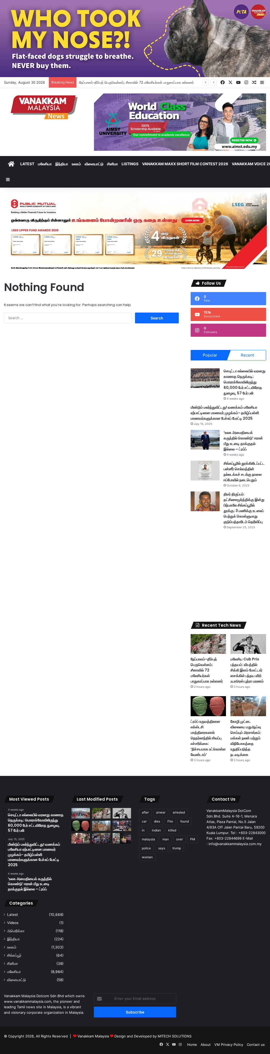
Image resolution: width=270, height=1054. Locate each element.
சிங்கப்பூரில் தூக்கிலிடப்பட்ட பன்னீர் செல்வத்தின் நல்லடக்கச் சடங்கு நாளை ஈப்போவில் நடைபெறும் (244, 472)
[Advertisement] (228, 576)
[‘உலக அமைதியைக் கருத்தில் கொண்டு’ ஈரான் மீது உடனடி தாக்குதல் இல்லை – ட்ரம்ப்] (205, 440)
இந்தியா (61, 164)
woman (147, 857)
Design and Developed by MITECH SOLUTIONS (152, 1036)
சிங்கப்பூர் (14, 955)
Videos (12, 923)
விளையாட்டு (94, 164)
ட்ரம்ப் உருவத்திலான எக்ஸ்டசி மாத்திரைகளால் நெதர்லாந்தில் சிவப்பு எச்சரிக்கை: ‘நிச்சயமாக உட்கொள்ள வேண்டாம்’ (208, 738)
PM (192, 839)
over (179, 839)
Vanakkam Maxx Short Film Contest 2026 (185, 164)
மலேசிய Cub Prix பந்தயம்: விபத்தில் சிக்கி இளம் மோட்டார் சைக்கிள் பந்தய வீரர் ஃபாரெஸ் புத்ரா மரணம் (247, 670)
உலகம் (76, 164)
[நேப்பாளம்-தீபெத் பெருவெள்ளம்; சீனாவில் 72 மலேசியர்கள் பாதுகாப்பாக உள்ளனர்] (208, 644)
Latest (27, 164)
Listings (130, 164)
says (161, 848)
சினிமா (112, 164)
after (145, 812)
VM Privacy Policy (228, 1044)
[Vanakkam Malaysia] (45, 107)
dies (157, 821)
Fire (170, 821)
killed (172, 830)
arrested (179, 812)
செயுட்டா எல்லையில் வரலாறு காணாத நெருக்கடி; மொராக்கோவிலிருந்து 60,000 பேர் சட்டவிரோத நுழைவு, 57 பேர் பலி (245, 382)
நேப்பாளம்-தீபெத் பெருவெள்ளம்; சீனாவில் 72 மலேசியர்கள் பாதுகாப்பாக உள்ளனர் (207, 670)
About (206, 1044)
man (165, 839)
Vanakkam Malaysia (94, 1036)
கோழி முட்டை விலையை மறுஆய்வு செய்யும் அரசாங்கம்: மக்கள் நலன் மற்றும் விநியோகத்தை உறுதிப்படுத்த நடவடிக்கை (245, 738)
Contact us (256, 1044)
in (143, 830)
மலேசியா (45, 164)
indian (156, 830)
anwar (160, 812)
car (144, 821)
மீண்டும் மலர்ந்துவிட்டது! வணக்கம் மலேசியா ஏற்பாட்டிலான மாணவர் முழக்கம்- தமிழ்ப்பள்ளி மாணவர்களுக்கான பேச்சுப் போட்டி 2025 (225, 413)
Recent (247, 355)
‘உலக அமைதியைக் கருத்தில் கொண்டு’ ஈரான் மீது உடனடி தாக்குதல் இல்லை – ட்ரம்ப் (243, 441)
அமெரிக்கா (16, 931)
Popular (210, 355)
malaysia (148, 839)
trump (176, 848)
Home (192, 1044)
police (146, 848)
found (184, 821)
